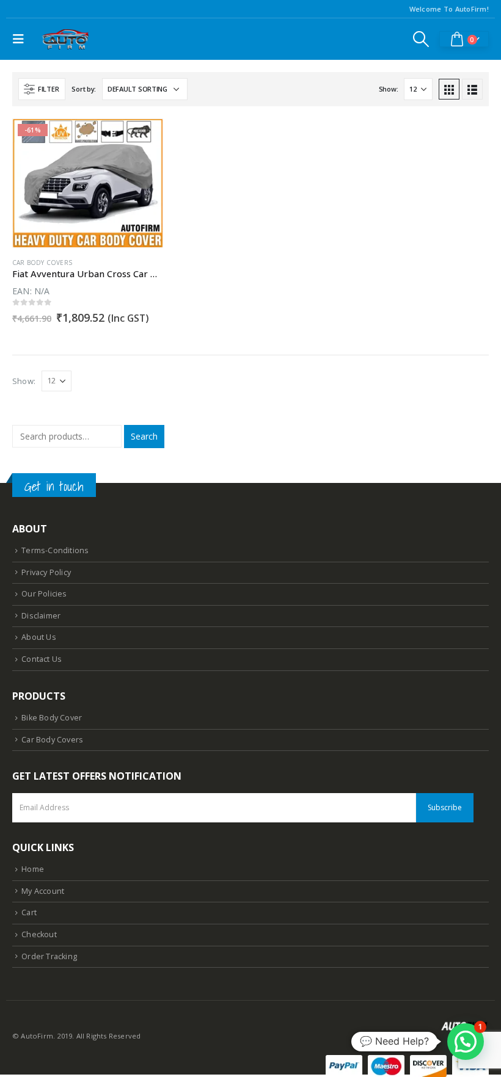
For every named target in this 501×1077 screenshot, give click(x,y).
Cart (29, 912)
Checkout (39, 934)
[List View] (472, 89)
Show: (388, 88)
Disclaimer (40, 616)
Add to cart (142, 139)
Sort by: (83, 88)
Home (32, 869)
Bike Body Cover (51, 718)
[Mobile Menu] (21, 39)
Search (144, 436)
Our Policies (44, 594)
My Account (42, 891)
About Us (38, 637)
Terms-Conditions (55, 550)
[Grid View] (449, 89)
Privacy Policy (46, 572)
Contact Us (41, 659)
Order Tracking (49, 956)
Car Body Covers (42, 262)
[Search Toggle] (421, 39)
